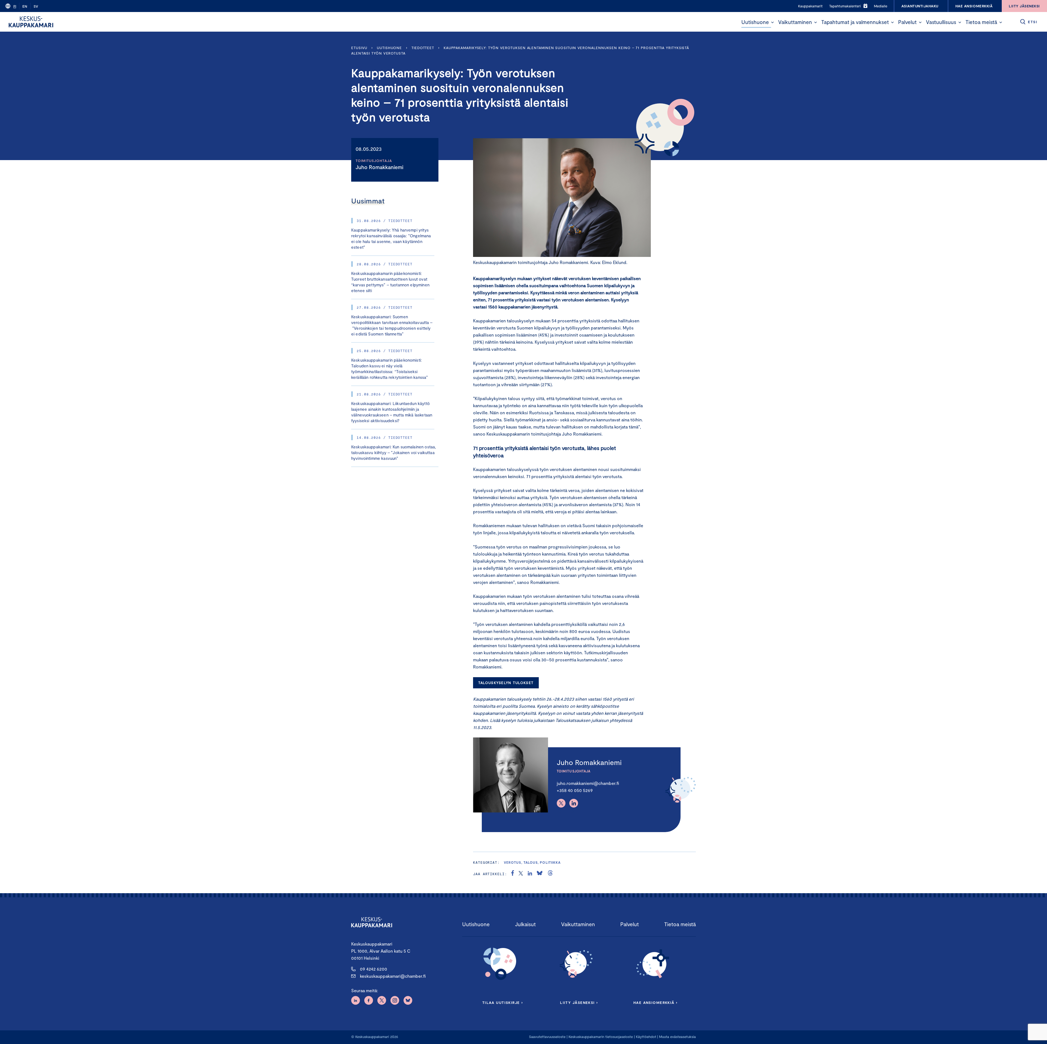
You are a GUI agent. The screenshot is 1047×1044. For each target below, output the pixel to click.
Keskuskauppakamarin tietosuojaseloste (600, 1036)
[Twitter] (561, 803)
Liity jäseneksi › (579, 1002)
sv (36, 6)
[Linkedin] (573, 803)
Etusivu (359, 48)
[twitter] (521, 874)
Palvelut (907, 22)
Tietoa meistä (981, 22)
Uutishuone (755, 22)
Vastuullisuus (941, 22)
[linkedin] (530, 874)
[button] (772, 22)
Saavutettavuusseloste (547, 1036)
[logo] (31, 21)
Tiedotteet (422, 48)
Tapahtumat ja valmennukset (855, 22)
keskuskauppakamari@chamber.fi (393, 976)
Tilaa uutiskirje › (502, 1002)
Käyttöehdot (646, 1036)
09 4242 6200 (373, 968)
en (24, 6)
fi (14, 6)
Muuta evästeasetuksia (677, 1036)
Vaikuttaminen (795, 22)
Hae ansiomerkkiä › (655, 1002)
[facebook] (512, 873)
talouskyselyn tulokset (505, 682)
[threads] (550, 874)
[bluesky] (539, 873)
